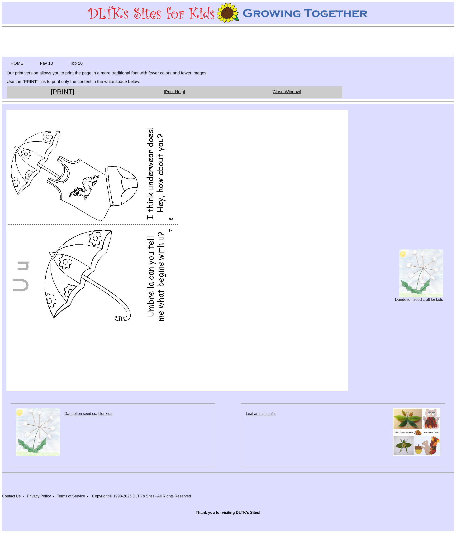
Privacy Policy (39, 496)
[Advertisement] (228, 40)
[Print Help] (174, 91)
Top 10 (76, 63)
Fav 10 (46, 63)
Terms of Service (71, 496)
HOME (16, 63)
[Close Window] (286, 91)
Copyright (100, 496)
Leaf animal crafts (261, 414)
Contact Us (11, 496)
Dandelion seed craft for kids (419, 299)
